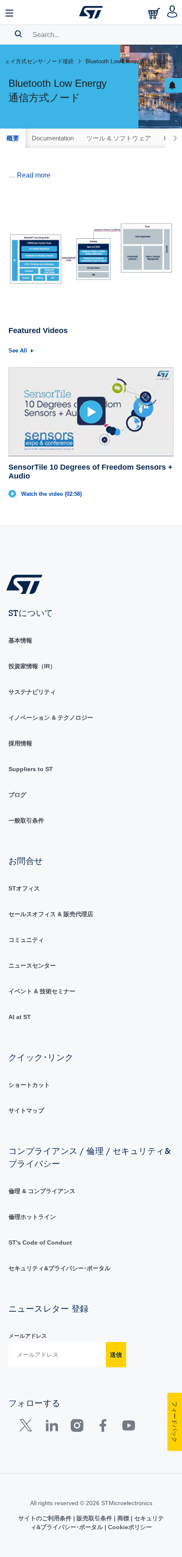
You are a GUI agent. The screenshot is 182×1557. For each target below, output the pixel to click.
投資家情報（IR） (32, 666)
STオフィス (24, 888)
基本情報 (20, 640)
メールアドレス (27, 1336)
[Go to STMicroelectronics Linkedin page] (51, 1427)
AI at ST (19, 1017)
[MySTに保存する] (173, 85)
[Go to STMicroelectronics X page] (27, 1427)
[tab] (12, 138)
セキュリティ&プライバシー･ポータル (59, 1268)
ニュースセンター (32, 965)
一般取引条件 (26, 820)
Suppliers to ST (30, 769)
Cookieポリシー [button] (129, 1527)
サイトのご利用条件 (45, 1518)
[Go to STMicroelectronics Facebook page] (102, 1427)
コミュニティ (26, 939)
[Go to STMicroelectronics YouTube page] (128, 1427)
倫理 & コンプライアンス (41, 1191)
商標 (123, 1518)
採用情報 (20, 743)
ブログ (17, 794)
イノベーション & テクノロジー (50, 717)
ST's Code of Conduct (40, 1242)
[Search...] (18, 34)
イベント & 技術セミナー (41, 991)
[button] (9, 12)
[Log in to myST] (172, 12)
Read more (33, 175)
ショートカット (29, 1084)
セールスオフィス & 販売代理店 (50, 914)
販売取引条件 (94, 1518)
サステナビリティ (32, 691)
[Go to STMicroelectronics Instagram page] (76, 1427)
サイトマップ (26, 1110)
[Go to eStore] (155, 13)
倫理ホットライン (32, 1216)
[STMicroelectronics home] (91, 12)
